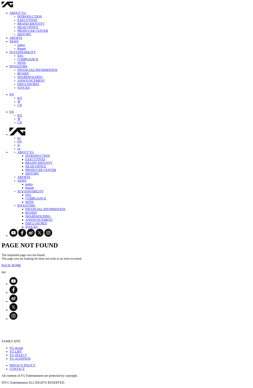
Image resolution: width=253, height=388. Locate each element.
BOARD (23, 73)
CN (19, 105)
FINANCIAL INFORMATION (37, 70)
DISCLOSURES (28, 84)
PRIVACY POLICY (22, 365)
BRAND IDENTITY (31, 23)
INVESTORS (18, 66)
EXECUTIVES (27, 20)
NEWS (14, 41)
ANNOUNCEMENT (31, 80)
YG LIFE (15, 351)
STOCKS (23, 87)
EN (11, 94)
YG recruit (16, 348)
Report (21, 48)
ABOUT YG (17, 13)
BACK (6, 265)
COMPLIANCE (27, 59)
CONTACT (17, 369)
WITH (21, 62)
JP (18, 101)
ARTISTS (15, 38)
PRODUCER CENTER (32, 30)
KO (19, 98)
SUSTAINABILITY (22, 52)
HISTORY (24, 34)
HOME (16, 265)
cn (18, 148)
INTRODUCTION (29, 16)
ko (19, 138)
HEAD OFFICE (27, 27)
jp (18, 145)
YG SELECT (18, 355)
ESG (20, 55)
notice (21, 45)
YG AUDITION (20, 358)
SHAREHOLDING (30, 77)
